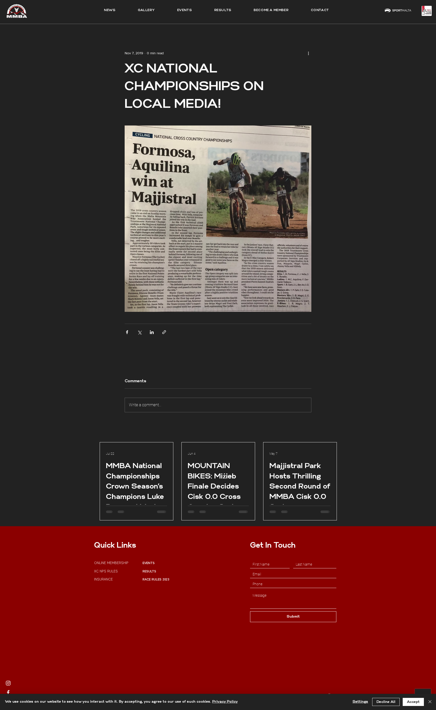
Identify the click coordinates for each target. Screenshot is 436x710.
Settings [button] (360, 702)
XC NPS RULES (106, 571)
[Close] (430, 702)
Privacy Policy (225, 702)
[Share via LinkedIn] (151, 332)
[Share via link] (164, 332)
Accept (413, 702)
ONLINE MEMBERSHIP (111, 563)
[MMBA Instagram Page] (8, 683)
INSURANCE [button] (104, 579)
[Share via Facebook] (127, 332)
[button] (222, 10)
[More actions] (308, 53)
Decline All (385, 702)
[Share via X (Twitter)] (139, 332)
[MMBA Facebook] (8, 692)
